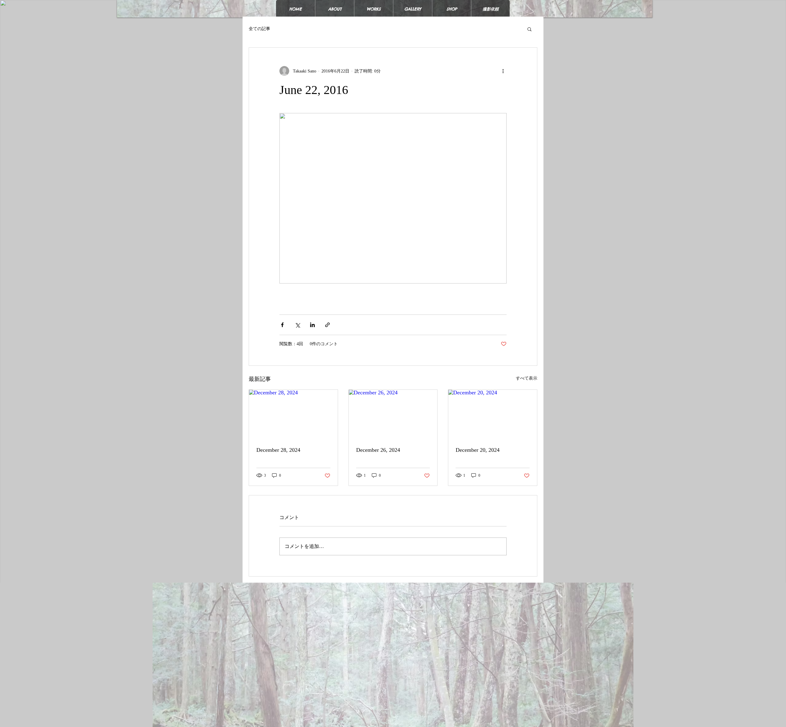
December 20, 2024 (478, 450)
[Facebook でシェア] (282, 325)
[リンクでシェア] (327, 325)
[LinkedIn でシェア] (312, 325)
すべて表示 (526, 378)
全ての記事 (259, 28)
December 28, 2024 (278, 450)
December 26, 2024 (378, 450)
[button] (529, 28)
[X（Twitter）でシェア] (297, 325)
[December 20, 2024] (492, 415)
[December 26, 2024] (393, 415)
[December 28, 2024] (293, 415)
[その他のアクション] (503, 71)
